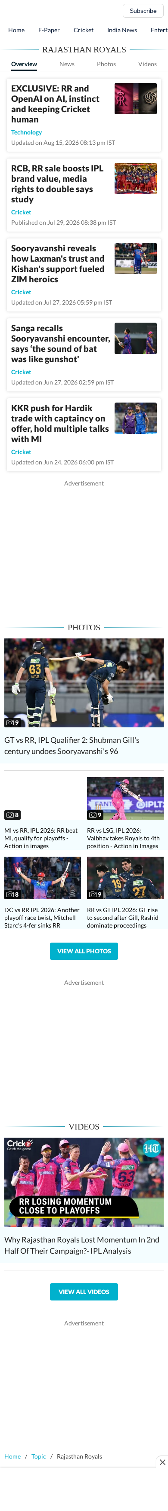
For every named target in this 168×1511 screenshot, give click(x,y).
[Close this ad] (162, 1462)
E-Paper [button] (49, 30)
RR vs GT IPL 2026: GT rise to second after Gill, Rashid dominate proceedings (123, 917)
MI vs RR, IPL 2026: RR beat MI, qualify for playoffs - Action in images (41, 838)
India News (122, 30)
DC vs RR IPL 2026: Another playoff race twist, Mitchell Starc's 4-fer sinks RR (42, 917)
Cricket (83, 30)
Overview (24, 63)
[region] (84, 548)
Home (16, 30)
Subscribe (143, 10)
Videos (147, 63)
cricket (21, 212)
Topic (38, 1456)
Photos (106, 63)
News (67, 63)
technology (26, 132)
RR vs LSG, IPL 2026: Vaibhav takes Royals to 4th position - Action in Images (123, 838)
